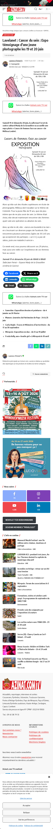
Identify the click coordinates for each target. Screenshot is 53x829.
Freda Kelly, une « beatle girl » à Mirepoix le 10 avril (27, 336)
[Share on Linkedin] (42, 346)
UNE (34, 549)
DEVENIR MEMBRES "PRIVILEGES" (20, 527)
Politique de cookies (16, 826)
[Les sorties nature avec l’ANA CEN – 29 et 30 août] (9, 625)
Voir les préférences (26, 819)
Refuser (26, 812)
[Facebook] (14, 495)
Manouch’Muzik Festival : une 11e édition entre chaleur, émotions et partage (31, 543)
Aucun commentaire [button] (41, 374)
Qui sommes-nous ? (12, 730)
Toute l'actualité (22, 575)
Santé (19, 616)
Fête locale (21, 668)
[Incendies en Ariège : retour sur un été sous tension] (9, 572)
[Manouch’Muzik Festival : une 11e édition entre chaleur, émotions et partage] (9, 544)
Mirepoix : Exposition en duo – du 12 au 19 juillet (25, 332)
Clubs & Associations (24, 549)
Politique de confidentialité (33, 826)
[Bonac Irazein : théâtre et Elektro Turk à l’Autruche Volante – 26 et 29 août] (9, 650)
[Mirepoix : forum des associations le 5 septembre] (9, 587)
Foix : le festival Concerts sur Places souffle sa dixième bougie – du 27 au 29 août (33, 661)
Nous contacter (10, 736)
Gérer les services (26, 798)
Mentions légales (37, 742)
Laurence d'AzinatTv (16, 61)
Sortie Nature (21, 628)
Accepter (26, 805)
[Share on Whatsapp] (36, 346)
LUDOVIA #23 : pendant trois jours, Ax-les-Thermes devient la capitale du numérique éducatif (33, 557)
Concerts (20, 640)
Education (20, 563)
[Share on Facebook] (30, 346)
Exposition (8, 35)
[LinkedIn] (38, 507)
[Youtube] (14, 507)
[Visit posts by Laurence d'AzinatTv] (5, 64)
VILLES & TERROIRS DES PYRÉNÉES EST (30, 578)
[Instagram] (38, 495)
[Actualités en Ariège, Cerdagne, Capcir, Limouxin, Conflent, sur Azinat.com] (16, 9)
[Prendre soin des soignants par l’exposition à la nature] (9, 613)
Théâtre (27, 653)
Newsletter (8, 733)
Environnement (22, 605)
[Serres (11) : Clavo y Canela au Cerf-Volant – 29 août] (9, 638)
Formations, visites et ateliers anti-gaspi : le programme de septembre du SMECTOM (33, 598)
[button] (49, 777)
